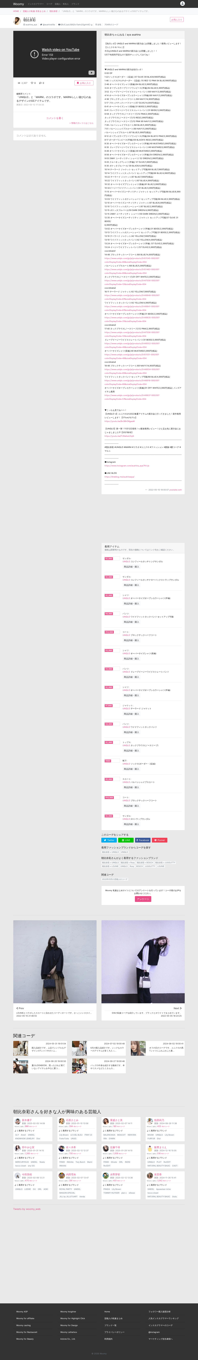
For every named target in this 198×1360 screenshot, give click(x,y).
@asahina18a (49, 24)
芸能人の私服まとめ (113, 1318)
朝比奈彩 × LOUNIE (110, 866)
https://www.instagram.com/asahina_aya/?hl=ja (127, 466)
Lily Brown (64, 1135)
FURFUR (151, 1138)
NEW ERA (132, 1135)
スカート (127, 779)
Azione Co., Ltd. (67, 1339)
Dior (38, 1138)
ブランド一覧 (110, 1325)
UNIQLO (126, 561)
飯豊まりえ (160, 1147)
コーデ (49, 4)
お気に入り (176, 19)
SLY (17, 1135)
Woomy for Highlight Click (72, 1318)
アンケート (143, 899)
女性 (99, 24)
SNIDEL (31, 1135)
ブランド (75, 4)
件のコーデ (31, 1126)
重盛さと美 (116, 1120)
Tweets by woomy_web (27, 1209)
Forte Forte (64, 1138)
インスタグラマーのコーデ (160, 1325)
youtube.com (175, 490)
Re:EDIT (106, 1166)
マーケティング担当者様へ (160, 1339)
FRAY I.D (88, 1135)
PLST (159, 1162)
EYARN (112, 1138)
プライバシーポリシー (114, 1332)
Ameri (23, 1135)
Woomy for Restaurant (26, 1332)
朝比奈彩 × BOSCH (145, 862)
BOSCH (139, 866)
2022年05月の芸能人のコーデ (114, 879)
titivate (114, 1162)
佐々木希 (71, 1147)
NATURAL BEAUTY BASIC (159, 1166)
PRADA (106, 1189)
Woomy (18, 4)
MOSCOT (121, 1135)
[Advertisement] (143, 518)
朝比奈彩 (54, 11)
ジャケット (128, 705)
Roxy (132, 866)
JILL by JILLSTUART (68, 1196)
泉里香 (158, 1174)
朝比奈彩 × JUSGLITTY (165, 862)
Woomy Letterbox (68, 1332)
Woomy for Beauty (25, 1339)
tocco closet (20, 1166)
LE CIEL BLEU (76, 1135)
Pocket (161, 840)
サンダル (127, 558)
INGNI (127, 1162)
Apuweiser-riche (163, 1189)
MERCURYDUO (22, 1162)
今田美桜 (27, 1174)
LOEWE (27, 1189)
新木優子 (27, 1120)
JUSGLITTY (150, 866)
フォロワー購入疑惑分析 (159, 1311)
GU (34, 1189)
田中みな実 (28, 1147)
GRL (121, 1162)
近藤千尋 (115, 1147)
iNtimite (70, 1162)
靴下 (125, 761)
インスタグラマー (36, 4)
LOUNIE (160, 866)
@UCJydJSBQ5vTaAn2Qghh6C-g (76, 24)
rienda (82, 1196)
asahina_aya (31, 24)
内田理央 (71, 1174)
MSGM (151, 1135)
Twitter (110, 840)
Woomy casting (23, 1325)
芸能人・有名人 (62, 4)
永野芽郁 (115, 1174)
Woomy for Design (69, 1325)
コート (126, 632)
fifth (105, 1138)
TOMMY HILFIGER (111, 1193)
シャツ (126, 595)
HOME (16, 11)
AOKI (46, 1189)
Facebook (143, 840)
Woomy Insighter (68, 1311)
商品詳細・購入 (131, 566)
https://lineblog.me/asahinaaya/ (119, 477)
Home (107, 1311)
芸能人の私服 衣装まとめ (34, 11)
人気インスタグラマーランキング (163, 1318)
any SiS (31, 1166)
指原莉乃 (159, 1120)
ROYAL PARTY (65, 1189)
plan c (124, 1193)
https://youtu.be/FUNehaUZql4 (119, 436)
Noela (42, 1162)
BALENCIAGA (109, 1135)
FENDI (62, 1162)
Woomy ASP (22, 1311)
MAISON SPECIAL (67, 1193)
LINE (127, 840)
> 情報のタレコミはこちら (81, 123)
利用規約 (108, 1339)
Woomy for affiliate (25, 1318)
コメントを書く (55, 118)
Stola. (174, 1196)
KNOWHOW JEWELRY (24, 1138)
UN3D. (74, 1138)
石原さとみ (72, 1120)
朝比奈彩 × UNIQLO (110, 852)
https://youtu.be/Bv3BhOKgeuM (120, 421)
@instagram (154, 1332)
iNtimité (62, 1166)
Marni (89, 1162)
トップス (127, 742)
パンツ (126, 614)
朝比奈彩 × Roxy (128, 862)
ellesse (132, 1193)
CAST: (175, 1166)
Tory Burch (80, 1162)
